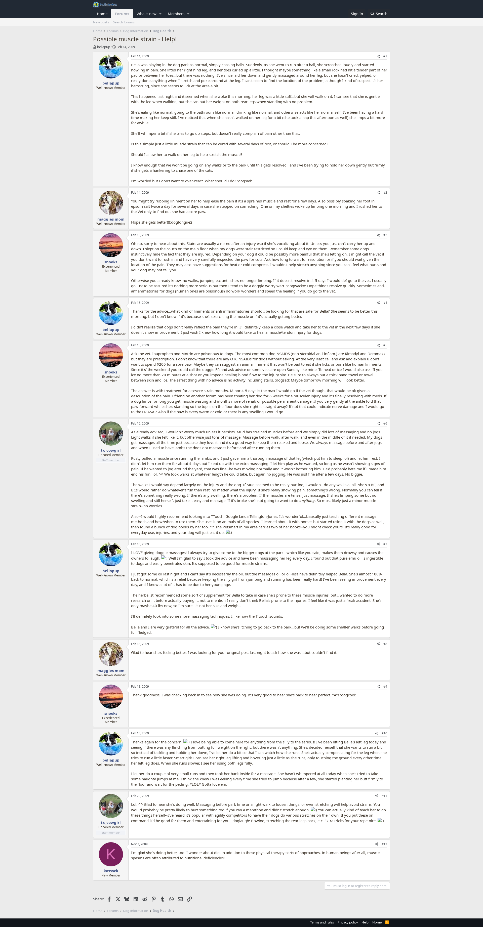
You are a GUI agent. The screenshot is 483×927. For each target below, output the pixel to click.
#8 (385, 644)
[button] (160, 13)
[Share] (378, 56)
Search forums (124, 22)
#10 (384, 733)
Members (176, 13)
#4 (385, 303)
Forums (122, 13)
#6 (385, 423)
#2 (385, 192)
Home (102, 13)
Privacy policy (348, 922)
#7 (385, 544)
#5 (385, 345)
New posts (101, 22)
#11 (384, 796)
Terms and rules (322, 922)
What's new (146, 13)
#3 (385, 235)
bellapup (103, 47)
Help (365, 922)
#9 (385, 686)
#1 (385, 56)
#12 (384, 844)
